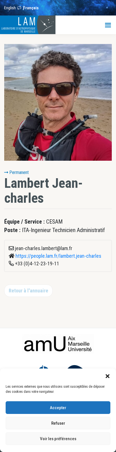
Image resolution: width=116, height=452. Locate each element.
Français (31, 7)
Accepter (58, 407)
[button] (107, 375)
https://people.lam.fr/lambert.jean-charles (58, 256)
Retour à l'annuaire (28, 291)
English (10, 7)
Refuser (58, 423)
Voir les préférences (58, 438)
